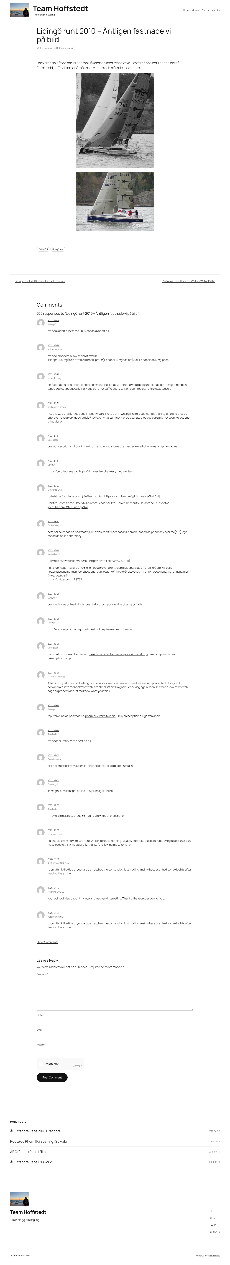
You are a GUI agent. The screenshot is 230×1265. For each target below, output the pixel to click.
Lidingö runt (58, 249)
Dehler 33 (43, 249)
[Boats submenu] (208, 10)
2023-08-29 (53, 345)
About (215, 10)
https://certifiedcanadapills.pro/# (69, 471)
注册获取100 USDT (56, 891)
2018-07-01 (214, 1161)
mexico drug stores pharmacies (115, 446)
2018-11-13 (215, 1141)
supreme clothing (56, 676)
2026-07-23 (53, 912)
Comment (42, 974)
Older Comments (47, 942)
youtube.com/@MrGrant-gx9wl (67, 507)
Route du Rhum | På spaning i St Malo (38, 1141)
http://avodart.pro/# (61, 331)
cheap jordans (54, 833)
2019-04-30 (214, 1131)
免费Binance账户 (56, 916)
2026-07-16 (53, 887)
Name (40, 1014)
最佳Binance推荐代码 (58, 862)
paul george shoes (56, 406)
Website (41, 1044)
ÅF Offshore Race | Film (28, 1152)
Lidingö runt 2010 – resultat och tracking (40, 281)
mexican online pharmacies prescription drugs (118, 654)
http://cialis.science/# (62, 815)
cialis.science (96, 766)
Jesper (50, 47)
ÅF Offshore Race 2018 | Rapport (35, 1131)
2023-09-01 (53, 755)
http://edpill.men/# (60, 741)
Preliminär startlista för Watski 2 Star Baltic (188, 281)
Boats (204, 10)
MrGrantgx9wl (55, 489)
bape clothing (54, 378)
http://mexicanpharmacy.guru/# (68, 629)
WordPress (214, 1255)
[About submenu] (219, 10)
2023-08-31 (53, 550)
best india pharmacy (98, 604)
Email (39, 1029)
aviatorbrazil (54, 554)
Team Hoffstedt (60, 8)
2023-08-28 (53, 320)
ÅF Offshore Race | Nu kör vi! (32, 1162)
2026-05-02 (53, 859)
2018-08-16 (214, 1151)
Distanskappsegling (65, 47)
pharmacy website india (100, 716)
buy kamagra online (72, 791)
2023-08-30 (53, 403)
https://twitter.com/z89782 (65, 579)
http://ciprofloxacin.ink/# (64, 356)
